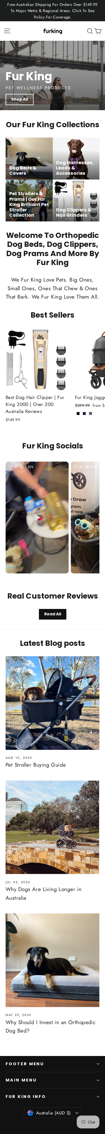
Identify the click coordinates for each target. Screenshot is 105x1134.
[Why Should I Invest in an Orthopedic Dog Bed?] (52, 960)
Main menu (21, 1080)
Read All (52, 614)
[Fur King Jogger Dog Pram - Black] (78, 413)
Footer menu (25, 1064)
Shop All (19, 99)
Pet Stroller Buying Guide (36, 765)
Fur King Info (26, 1096)
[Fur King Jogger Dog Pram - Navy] (84, 413)
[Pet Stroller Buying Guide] (52, 703)
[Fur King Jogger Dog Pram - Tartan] (90, 413)
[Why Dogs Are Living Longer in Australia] (52, 827)
